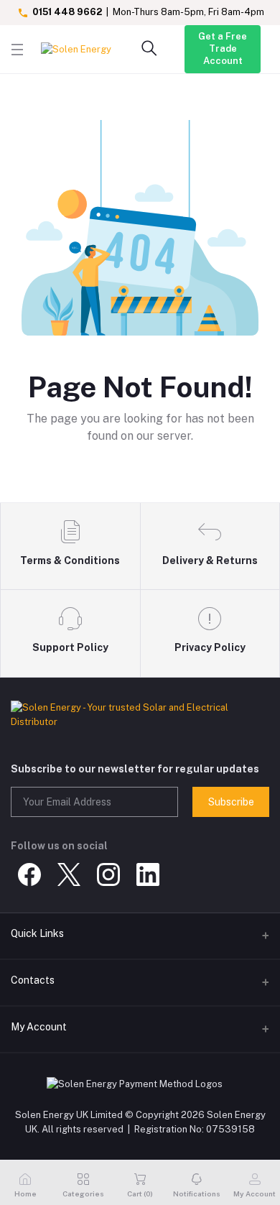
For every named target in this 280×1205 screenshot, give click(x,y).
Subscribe (231, 802)
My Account (39, 1027)
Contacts (33, 980)
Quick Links (37, 933)
